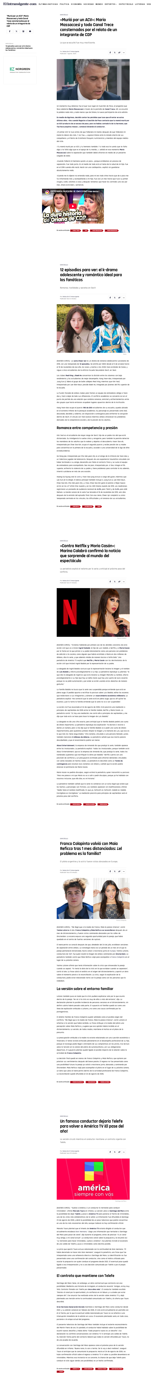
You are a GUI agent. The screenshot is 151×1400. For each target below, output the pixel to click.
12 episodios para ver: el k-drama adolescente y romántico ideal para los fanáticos (19, 48)
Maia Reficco (91, 1082)
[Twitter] (16, 31)
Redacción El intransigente (71, 52)
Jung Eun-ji (76, 506)
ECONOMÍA (76, 4)
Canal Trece (110, 109)
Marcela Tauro (102, 1369)
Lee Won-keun (88, 506)
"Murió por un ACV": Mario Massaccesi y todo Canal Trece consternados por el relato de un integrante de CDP (18, 21)
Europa (113, 951)
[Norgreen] (20, 70)
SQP (70, 954)
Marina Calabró (90, 804)
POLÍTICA (64, 4)
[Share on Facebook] (110, 298)
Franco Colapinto (118, 957)
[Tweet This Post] (115, 298)
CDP (86, 230)
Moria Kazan (103, 804)
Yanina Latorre (105, 1082)
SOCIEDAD (89, 4)
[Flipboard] (23, 31)
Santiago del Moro (117, 1369)
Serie (99, 506)
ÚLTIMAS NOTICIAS (48, 4)
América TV (76, 1369)
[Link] (119, 298)
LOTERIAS (140, 4)
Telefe (77, 1214)
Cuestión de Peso (97, 230)
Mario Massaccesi (112, 230)
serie (76, 361)
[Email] (30, 31)
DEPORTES (110, 4)
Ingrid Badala (76, 804)
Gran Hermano (81, 1231)
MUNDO (99, 4)
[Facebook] (10, 31)
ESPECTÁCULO (126, 4)
